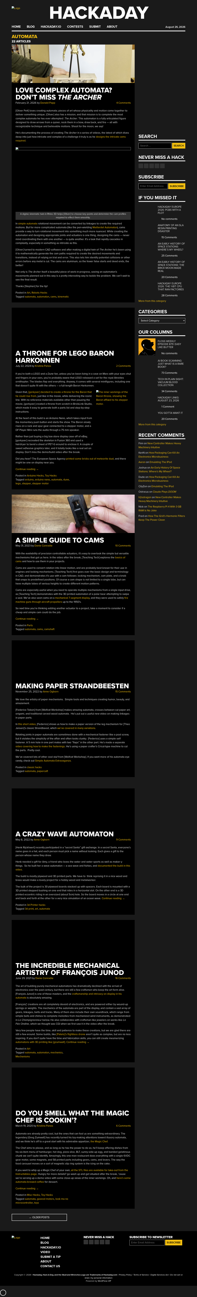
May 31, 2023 (23, 545)
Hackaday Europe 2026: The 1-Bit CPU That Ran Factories (171, 286)
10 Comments (123, 545)
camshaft (49, 629)
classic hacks (34, 767)
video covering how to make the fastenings (40, 746)
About (112, 27)
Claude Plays (164, 491)
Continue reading (27, 469)
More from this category (152, 301)
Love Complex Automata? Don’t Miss (64, 94)
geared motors (45, 1199)
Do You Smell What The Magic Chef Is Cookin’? (72, 1117)
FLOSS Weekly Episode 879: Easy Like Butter (169, 344)
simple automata (27, 223)
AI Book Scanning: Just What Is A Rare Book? (171, 363)
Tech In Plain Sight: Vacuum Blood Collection (171, 382)
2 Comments (123, 366)
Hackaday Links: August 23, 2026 (168, 399)
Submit (95, 27)
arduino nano (42, 479)
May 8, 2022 (23, 839)
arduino (29, 479)
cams (53, 296)
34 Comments (169, 391)
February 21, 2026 (26, 102)
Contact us (162, 166)
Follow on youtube (151, 166)
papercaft (42, 771)
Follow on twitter (146, 166)
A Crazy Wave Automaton (65, 834)
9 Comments (123, 839)
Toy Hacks (51, 475)
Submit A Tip (50, 1257)
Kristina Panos (43, 366)
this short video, (27, 724)
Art (28, 292)
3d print (29, 908)
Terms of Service (141, 1275)
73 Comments (169, 372)
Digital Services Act (160, 1275)
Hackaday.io (51, 27)
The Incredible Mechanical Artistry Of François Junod (70, 969)
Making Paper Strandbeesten (72, 686)
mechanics (56, 1052)
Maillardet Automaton (104, 227)
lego (18, 483)
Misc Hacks (33, 1195)
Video (45, 1252)
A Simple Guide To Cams (60, 540)
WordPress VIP (104, 1281)
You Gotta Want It (170, 413)
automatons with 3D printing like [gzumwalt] (40, 1042)
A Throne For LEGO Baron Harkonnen (65, 357)
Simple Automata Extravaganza (53, 760)
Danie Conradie (43, 545)
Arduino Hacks (35, 475)
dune (66, 479)
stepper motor (40, 483)
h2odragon (145, 497)
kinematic (63, 296)
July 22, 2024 (23, 366)
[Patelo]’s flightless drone (70, 1034)
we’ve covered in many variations (76, 728)
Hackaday (99, 13)
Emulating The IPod (161, 462)
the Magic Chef (99, 1141)
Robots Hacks (39, 292)
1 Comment (167, 406)
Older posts (39, 1217)
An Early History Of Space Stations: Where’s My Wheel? (171, 246)
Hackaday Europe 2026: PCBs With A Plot (170, 209)
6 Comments (123, 1125)
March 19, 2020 (24, 1125)
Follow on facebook (141, 166)
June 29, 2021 (23, 978)
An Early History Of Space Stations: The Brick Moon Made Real (171, 266)
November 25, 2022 (27, 691)
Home (16, 27)
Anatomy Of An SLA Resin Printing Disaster (171, 228)
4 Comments (123, 102)
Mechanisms (23, 1056)
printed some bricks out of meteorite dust (90, 458)
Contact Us (50, 1266)
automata (30, 296)
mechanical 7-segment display (72, 598)
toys (36, 1202)
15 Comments (123, 691)
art (36, 908)
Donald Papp (47, 102)
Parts (30, 625)
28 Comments (169, 295)
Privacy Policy (125, 1275)
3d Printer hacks (36, 905)
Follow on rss (157, 166)
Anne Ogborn (50, 691)
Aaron (142, 462)
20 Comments (169, 277)
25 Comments (169, 255)
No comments (169, 219)
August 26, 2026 (175, 27)
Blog (31, 27)
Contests (75, 27)
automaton (43, 296)
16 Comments (123, 978)
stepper (26, 483)
